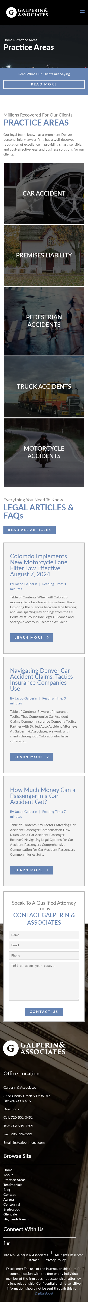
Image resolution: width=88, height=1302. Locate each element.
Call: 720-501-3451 (18, 1117)
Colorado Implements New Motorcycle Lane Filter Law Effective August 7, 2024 (38, 565)
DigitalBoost (44, 1293)
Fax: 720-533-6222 (17, 1134)
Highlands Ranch (16, 1219)
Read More (44, 84)
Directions (11, 1109)
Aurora (8, 1199)
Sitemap (33, 1260)
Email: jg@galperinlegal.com (24, 1142)
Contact (9, 1194)
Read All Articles (29, 530)
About (8, 1175)
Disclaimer (14, 1269)
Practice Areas (14, 1180)
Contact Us (44, 1011)
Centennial (11, 1204)
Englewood (11, 1209)
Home (7, 40)
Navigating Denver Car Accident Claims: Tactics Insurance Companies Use (41, 680)
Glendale (10, 1214)
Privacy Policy (55, 1260)
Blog (6, 1189)
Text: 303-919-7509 (18, 1126)
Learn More (29, 637)
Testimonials (12, 1185)
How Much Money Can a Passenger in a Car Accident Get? (42, 796)
